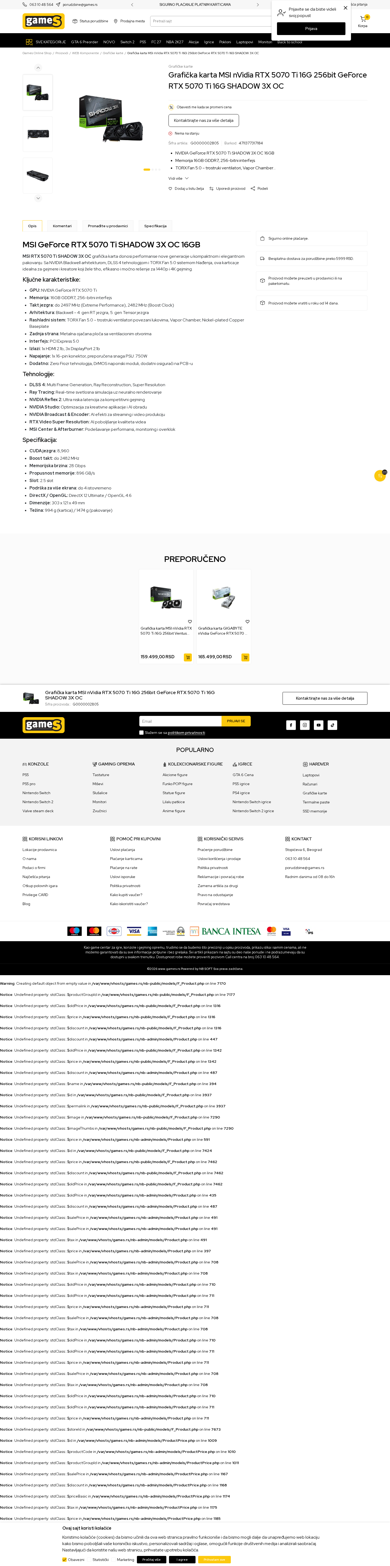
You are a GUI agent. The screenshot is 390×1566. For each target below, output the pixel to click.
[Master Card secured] (271, 930)
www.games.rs (169, 969)
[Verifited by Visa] (286, 930)
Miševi (98, 783)
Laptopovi (311, 775)
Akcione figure (175, 774)
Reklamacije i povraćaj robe (221, 876)
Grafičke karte (113, 53)
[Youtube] (318, 725)
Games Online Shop (37, 53)
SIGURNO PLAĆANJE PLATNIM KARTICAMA (195, 5)
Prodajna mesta (132, 21)
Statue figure (174, 792)
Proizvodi (61, 53)
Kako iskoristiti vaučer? (129, 903)
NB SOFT (206, 969)
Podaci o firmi (34, 867)
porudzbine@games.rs (80, 5)
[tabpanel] (111, 118)
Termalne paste (316, 802)
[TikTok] (332, 725)
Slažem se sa (175, 732)
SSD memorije (315, 811)
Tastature (101, 774)
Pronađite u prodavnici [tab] (108, 225)
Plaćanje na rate (123, 867)
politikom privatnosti (186, 732)
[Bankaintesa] (226, 930)
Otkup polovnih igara (40, 885)
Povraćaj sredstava (214, 903)
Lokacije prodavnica (40, 849)
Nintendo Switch (36, 792)
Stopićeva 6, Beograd (303, 849)
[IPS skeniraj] (309, 930)
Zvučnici (100, 810)
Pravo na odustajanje (215, 894)
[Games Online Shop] (44, 21)
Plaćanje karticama (126, 858)
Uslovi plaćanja (122, 849)
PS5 (26, 774)
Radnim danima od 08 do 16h (310, 876)
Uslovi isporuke (122, 876)
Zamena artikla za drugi (218, 885)
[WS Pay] (174, 930)
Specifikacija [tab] (155, 225)
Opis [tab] (32, 225)
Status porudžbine (94, 21)
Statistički (101, 1559)
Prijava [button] (311, 28)
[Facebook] (291, 725)
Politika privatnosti (125, 885)
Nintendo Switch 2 (38, 801)
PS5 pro (29, 783)
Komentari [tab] (62, 225)
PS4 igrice (241, 792)
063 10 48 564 (41, 5)
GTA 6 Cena (243, 774)
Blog (26, 903)
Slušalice (100, 792)
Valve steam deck (38, 810)
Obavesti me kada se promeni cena (204, 107)
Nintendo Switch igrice (252, 801)
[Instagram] (305, 725)
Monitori (99, 801)
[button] (186, 188)
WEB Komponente (85, 53)
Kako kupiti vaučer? (126, 894)
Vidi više (175, 178)
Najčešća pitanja (354, 4)
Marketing (125, 1559)
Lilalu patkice (174, 801)
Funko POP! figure (178, 783)
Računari (310, 784)
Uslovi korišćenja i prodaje (219, 858)
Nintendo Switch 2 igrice (253, 810)
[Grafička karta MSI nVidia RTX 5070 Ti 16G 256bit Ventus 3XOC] (166, 597)
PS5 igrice (241, 783)
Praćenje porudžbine (215, 849)
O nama (29, 858)
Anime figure (174, 810)
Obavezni (76, 1559)
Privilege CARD (35, 894)
